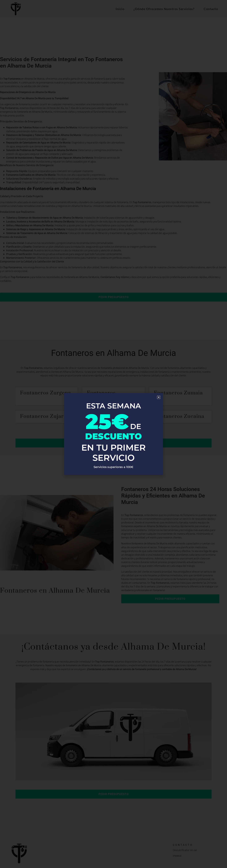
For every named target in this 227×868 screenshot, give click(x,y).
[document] (113, 434)
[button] (159, 397)
